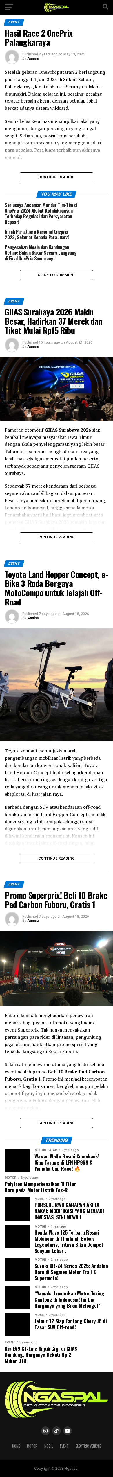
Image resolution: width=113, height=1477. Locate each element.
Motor (32, 1446)
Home (16, 1446)
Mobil (48, 1446)
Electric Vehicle (88, 1446)
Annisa (33, 58)
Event (64, 1446)
